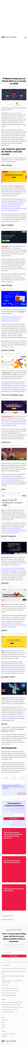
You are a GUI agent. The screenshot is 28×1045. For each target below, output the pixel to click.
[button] (25, 37)
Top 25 (3, 1025)
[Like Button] (17, 104)
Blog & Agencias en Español (8, 1034)
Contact (3, 1027)
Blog (3, 1022)
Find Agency (5, 1020)
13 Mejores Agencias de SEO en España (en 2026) (13, 968)
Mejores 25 (4, 1036)
